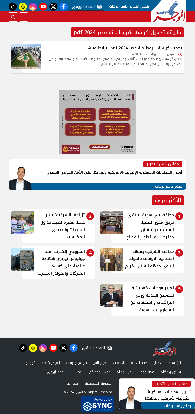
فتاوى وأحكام (171, 372)
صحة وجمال (146, 372)
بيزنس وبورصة (76, 362)
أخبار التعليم (139, 362)
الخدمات (119, 362)
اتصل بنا (73, 383)
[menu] (23, 17)
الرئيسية (175, 362)
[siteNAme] (168, 11)
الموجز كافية (51, 362)
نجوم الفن (100, 362)
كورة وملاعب (26, 362)
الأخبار (158, 362)
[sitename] (164, 348)
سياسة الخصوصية (98, 383)
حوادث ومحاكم (99, 372)
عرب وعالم (124, 372)
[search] (13, 17)
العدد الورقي (82, 7)
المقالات (77, 372)
